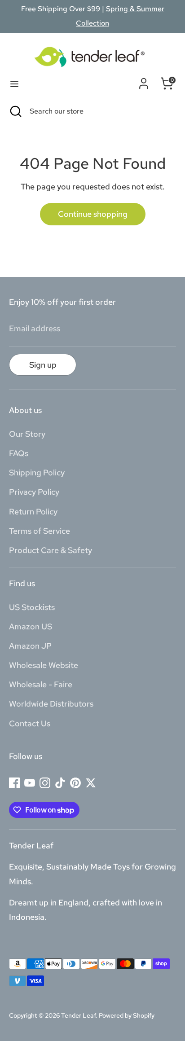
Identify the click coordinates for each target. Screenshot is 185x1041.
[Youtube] (29, 782)
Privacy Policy (34, 492)
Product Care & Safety (50, 550)
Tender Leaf (78, 1015)
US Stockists (32, 607)
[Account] (144, 81)
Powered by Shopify (126, 1015)
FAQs (18, 453)
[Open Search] (15, 111)
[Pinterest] (75, 782)
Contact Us (29, 723)
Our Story (27, 434)
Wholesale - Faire (40, 684)
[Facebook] (14, 782)
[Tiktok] (60, 782)
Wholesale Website (43, 665)
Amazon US (30, 626)
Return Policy (33, 511)
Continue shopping (93, 214)
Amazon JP (30, 646)
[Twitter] (90, 782)
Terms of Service (39, 531)
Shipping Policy (37, 472)
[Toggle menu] (14, 84)
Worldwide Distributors (51, 703)
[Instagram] (45, 782)
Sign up (43, 365)
